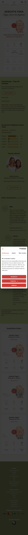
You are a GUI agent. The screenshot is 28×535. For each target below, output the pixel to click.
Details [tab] (14, 253)
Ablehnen (14, 285)
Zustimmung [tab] (5, 253)
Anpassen (13, 281)
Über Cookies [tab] (22, 253)
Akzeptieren (14, 276)
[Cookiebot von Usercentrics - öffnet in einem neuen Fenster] (19, 249)
